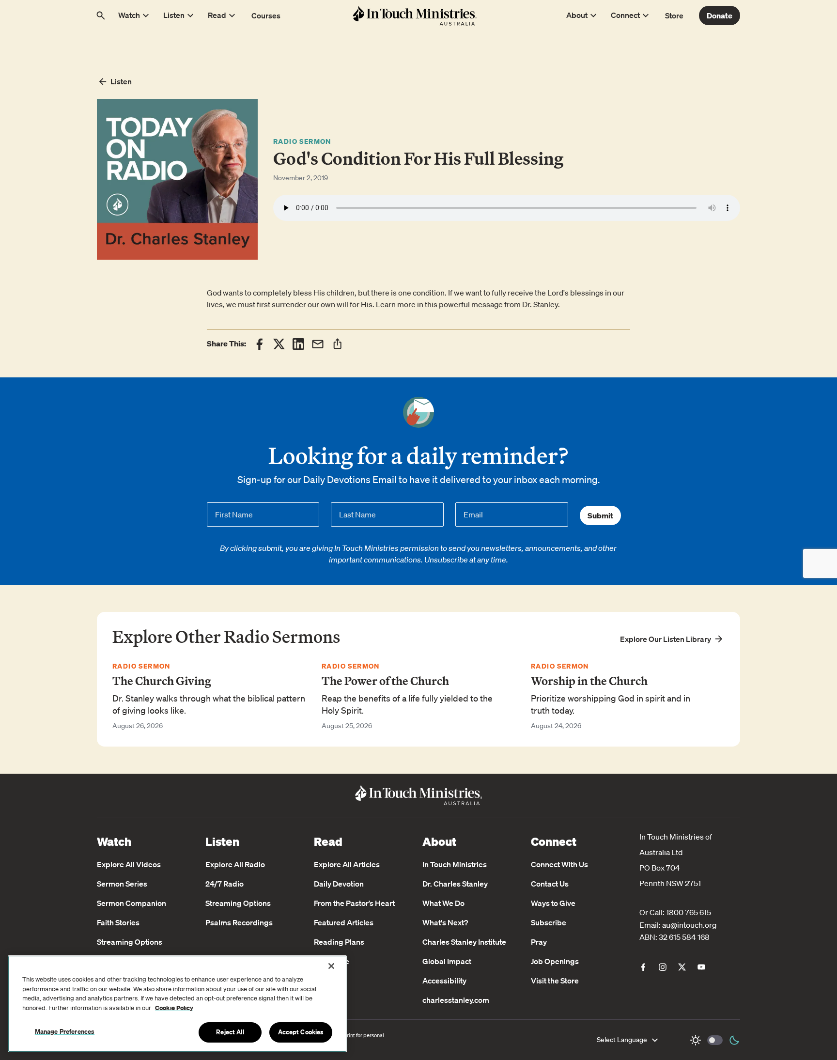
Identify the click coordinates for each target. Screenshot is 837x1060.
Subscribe (548, 922)
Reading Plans (339, 942)
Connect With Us (559, 864)
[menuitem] (643, 967)
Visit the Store (555, 980)
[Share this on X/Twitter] (279, 344)
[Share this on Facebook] (259, 344)
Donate (719, 15)
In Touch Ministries (454, 864)
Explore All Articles (347, 864)
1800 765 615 (688, 912)
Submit (600, 515)
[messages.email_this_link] (318, 344)
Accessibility (444, 980)
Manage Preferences (64, 1031)
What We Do (443, 903)
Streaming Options (129, 942)
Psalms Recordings (239, 922)
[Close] (331, 966)
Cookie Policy (174, 1008)
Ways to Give (553, 903)
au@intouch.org (689, 925)
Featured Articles (343, 922)
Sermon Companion (131, 903)
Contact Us (550, 884)
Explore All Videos (129, 864)
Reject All (230, 1032)
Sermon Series (122, 884)
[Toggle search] (100, 15)
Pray (539, 942)
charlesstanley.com (455, 1000)
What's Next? (445, 922)
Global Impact (446, 961)
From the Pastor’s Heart (354, 903)
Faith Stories (118, 922)
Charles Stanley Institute (464, 942)
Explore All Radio (235, 864)
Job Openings (555, 961)
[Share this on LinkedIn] (298, 344)
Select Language (622, 1039)
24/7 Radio (224, 884)
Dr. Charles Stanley (455, 884)
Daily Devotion (339, 884)
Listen (121, 81)
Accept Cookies (301, 1032)
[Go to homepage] (414, 15)
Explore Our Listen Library (665, 639)
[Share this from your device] (337, 344)
